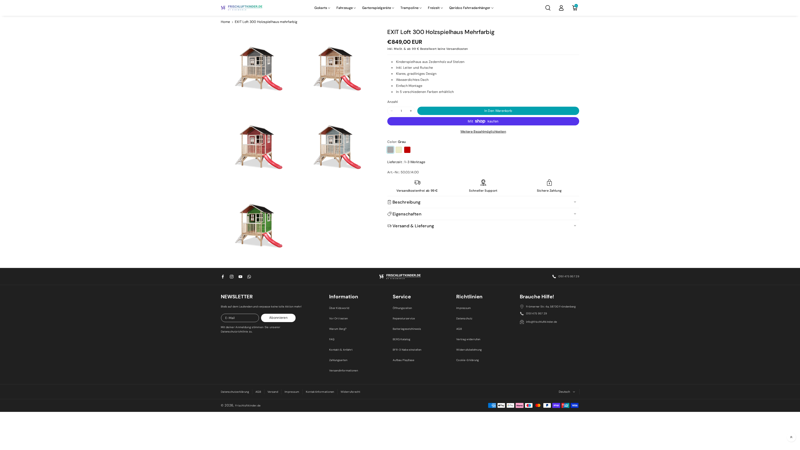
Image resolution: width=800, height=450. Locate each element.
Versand (273, 392)
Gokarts (320, 8)
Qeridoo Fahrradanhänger (469, 8)
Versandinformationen (343, 370)
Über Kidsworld (339, 308)
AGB (459, 329)
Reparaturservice (404, 318)
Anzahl (392, 102)
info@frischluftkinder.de (541, 322)
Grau (390, 150)
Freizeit (434, 8)
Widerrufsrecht (350, 392)
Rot (407, 150)
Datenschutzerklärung (235, 392)
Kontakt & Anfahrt (340, 349)
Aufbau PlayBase (403, 360)
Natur (399, 150)
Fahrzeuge (344, 8)
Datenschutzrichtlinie (234, 331)
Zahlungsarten (338, 360)
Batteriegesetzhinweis (407, 329)
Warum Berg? (337, 329)
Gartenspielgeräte (376, 8)
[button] (322, 8)
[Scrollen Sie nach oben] (791, 437)
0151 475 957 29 (568, 276)
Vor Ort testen (338, 318)
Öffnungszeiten (402, 308)
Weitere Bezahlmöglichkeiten (483, 131)
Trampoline (409, 8)
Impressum (463, 308)
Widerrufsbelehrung (469, 349)
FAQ (331, 339)
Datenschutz (464, 318)
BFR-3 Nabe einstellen (407, 349)
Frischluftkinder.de (248, 405)
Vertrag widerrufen (468, 339)
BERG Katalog (401, 339)
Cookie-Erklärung (467, 360)
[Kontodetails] (561, 7)
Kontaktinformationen (320, 392)
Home (225, 22)
